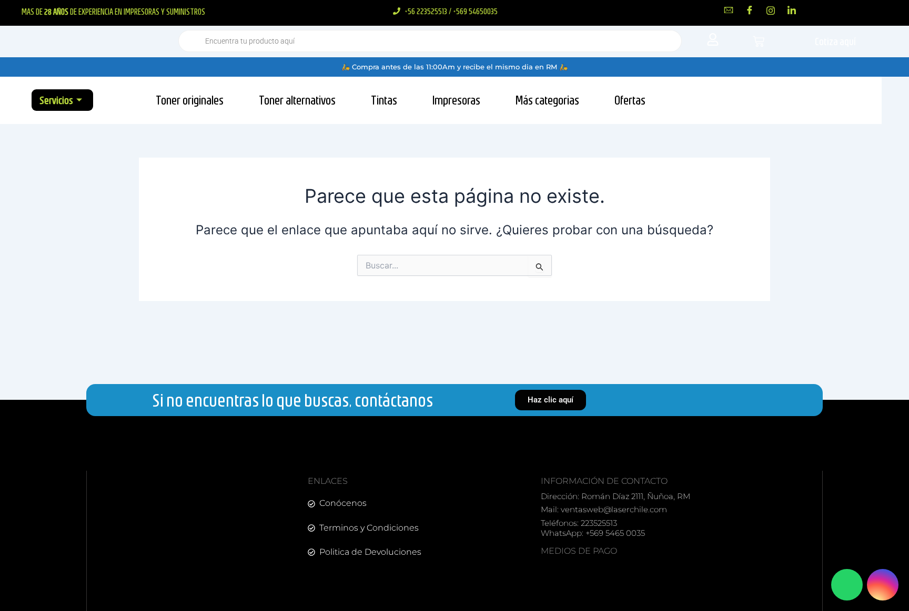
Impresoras (456, 99)
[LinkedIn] (792, 10)
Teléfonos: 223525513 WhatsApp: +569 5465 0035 (593, 528)
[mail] (728, 10)
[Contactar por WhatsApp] (847, 584)
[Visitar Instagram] (882, 584)
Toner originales (190, 99)
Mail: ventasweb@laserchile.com (604, 509)
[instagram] (771, 10)
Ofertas (629, 99)
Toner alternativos (297, 99)
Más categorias (547, 99)
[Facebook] (750, 10)
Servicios (56, 100)
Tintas (384, 99)
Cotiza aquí (835, 41)
